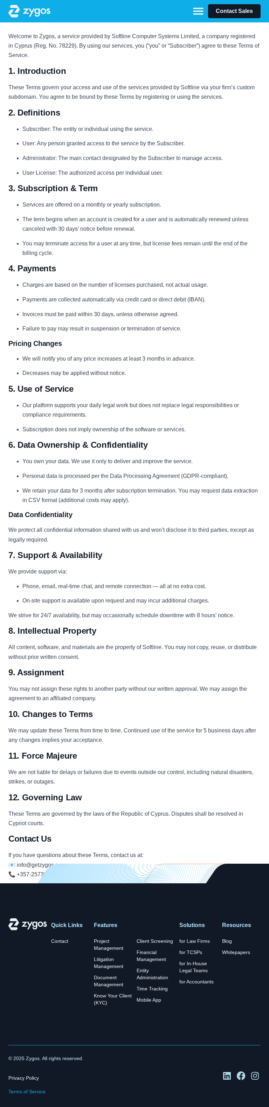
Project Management (108, 945)
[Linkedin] (227, 1076)
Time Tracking (152, 988)
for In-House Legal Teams (193, 967)
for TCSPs (190, 952)
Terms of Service (27, 1091)
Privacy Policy (23, 1078)
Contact (59, 941)
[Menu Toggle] (198, 11)
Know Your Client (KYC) (113, 999)
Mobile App (149, 1000)
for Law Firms (194, 941)
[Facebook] (242, 1076)
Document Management (108, 981)
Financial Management (151, 956)
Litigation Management (108, 963)
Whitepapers (236, 952)
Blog (227, 941)
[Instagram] (256, 1076)
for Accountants (196, 981)
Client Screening (155, 941)
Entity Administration (152, 974)
